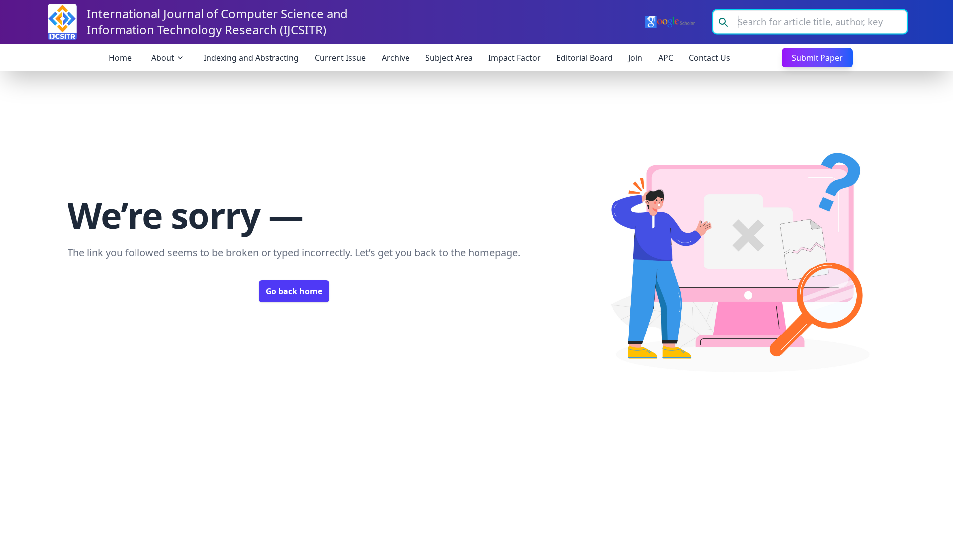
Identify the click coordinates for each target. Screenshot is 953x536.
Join (635, 57)
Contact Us (709, 57)
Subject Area (449, 57)
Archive (395, 57)
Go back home (294, 291)
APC (665, 57)
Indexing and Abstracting (251, 57)
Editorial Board (584, 57)
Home (120, 57)
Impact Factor (514, 57)
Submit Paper (817, 57)
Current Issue (340, 57)
